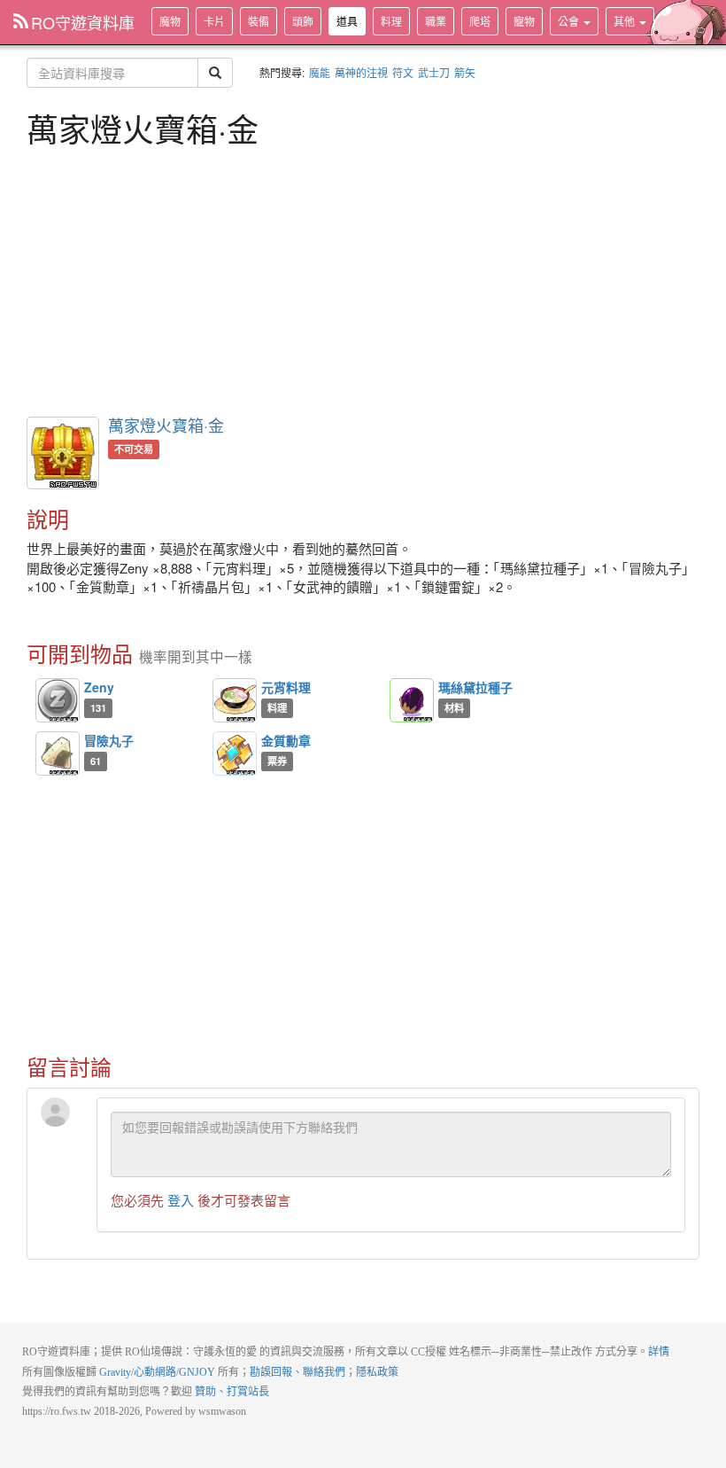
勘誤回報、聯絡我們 (297, 1372)
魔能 (319, 72)
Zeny (99, 687)
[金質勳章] (234, 753)
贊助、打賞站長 (232, 1392)
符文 (402, 72)
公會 (570, 20)
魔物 (170, 20)
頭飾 (302, 20)
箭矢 (464, 72)
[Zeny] (57, 700)
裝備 (258, 20)
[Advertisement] (363, 279)
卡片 (214, 20)
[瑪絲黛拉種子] (412, 700)
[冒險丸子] (57, 753)
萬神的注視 (361, 72)
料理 (391, 20)
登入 (180, 1200)
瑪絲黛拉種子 (475, 687)
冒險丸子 (109, 740)
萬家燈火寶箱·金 (166, 424)
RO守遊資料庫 (83, 22)
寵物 (524, 20)
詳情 (658, 1352)
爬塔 (479, 20)
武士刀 (434, 72)
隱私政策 (377, 1372)
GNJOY (197, 1372)
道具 (347, 20)
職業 (435, 20)
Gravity (115, 1372)
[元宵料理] (234, 700)
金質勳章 (286, 740)
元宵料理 (286, 687)
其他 (625, 20)
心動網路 (155, 1372)
